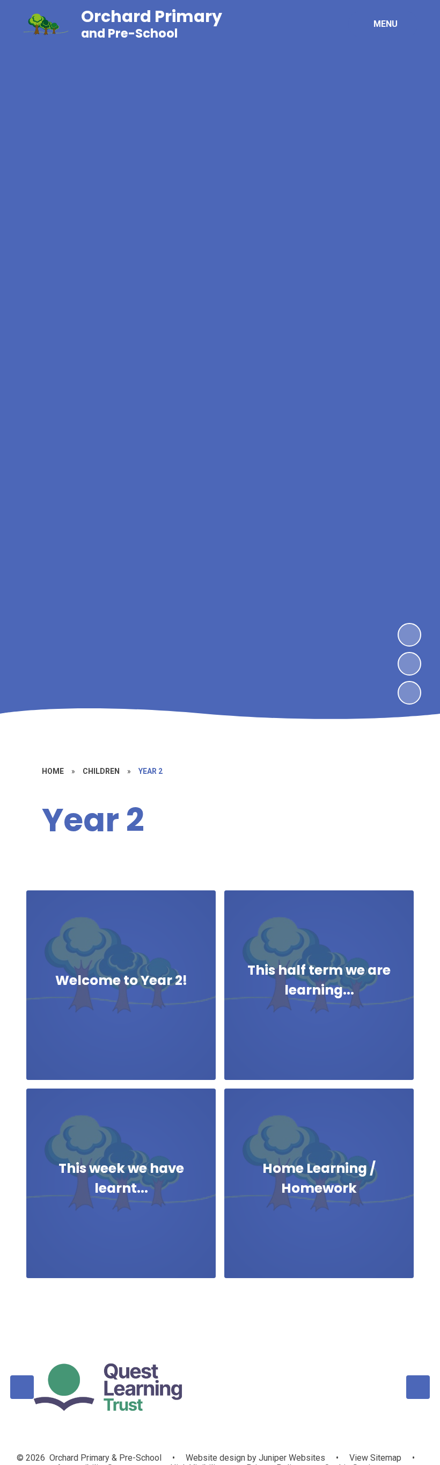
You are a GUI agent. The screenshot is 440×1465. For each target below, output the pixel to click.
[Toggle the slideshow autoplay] (409, 693)
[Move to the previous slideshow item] (409, 664)
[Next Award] (418, 1387)
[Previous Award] (22, 1387)
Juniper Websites (290, 1458)
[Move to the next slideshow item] (409, 635)
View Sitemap (375, 1458)
